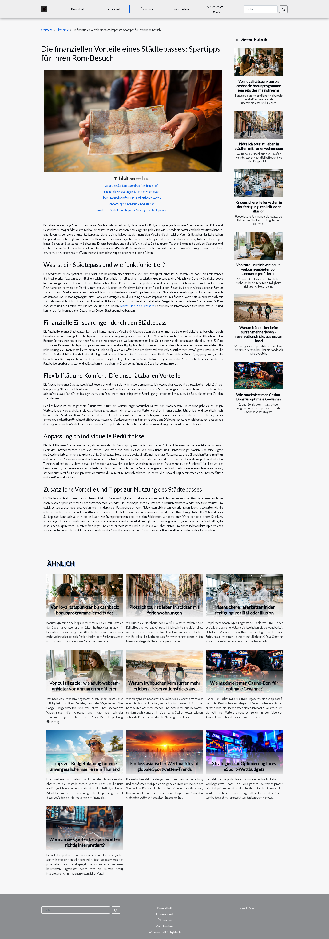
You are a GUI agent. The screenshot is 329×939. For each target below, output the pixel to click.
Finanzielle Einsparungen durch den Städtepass (131, 192)
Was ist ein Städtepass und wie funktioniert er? (131, 185)
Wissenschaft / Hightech (216, 9)
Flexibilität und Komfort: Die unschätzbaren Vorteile (131, 198)
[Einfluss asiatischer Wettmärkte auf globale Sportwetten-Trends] (164, 751)
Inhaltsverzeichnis (134, 178)
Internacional (112, 9)
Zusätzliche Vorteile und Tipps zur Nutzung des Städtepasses (131, 210)
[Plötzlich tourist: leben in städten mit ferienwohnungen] (258, 125)
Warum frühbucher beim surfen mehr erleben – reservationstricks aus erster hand (258, 334)
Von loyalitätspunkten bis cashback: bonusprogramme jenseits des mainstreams (258, 85)
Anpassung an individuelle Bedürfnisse (131, 204)
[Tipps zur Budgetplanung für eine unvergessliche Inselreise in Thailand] (84, 751)
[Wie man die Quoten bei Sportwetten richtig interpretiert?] (84, 827)
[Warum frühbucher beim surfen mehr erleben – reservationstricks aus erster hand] (258, 308)
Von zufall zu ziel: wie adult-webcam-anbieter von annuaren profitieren (258, 269)
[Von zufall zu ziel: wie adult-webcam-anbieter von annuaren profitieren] (258, 246)
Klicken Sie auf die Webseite (137, 306)
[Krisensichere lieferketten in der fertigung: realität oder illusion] (258, 183)
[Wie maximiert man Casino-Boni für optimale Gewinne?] (258, 375)
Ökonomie (147, 9)
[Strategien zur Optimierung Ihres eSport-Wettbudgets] (244, 751)
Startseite (46, 30)
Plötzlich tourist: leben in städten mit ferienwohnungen (259, 146)
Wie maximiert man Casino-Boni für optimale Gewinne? (258, 396)
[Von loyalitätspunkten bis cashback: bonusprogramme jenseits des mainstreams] (258, 62)
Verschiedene (181, 9)
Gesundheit (77, 9)
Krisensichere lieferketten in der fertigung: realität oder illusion (259, 206)
